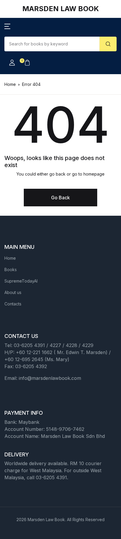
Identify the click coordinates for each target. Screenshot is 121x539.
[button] (7, 26)
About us (12, 292)
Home (10, 84)
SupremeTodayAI (21, 280)
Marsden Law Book (60, 8)
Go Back (60, 197)
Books (10, 269)
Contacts (12, 303)
